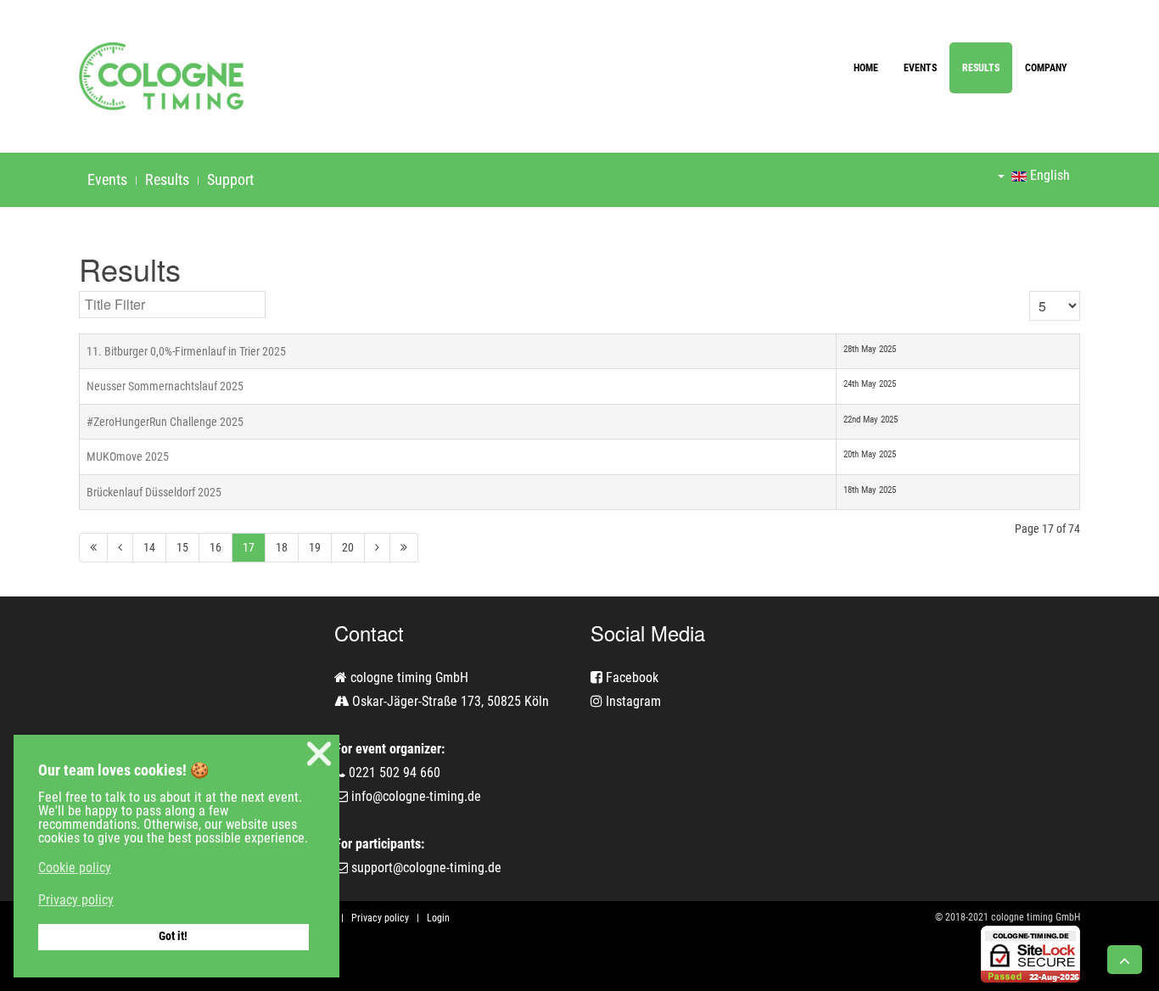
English (1048, 175)
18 (282, 547)
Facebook (630, 677)
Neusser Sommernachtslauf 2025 (165, 386)
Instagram (631, 701)
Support (230, 179)
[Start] (93, 548)
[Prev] (120, 548)
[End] (404, 548)
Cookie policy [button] (74, 867)
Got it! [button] (173, 936)
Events (920, 68)
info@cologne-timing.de (416, 796)
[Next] (377, 548)
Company (1046, 68)
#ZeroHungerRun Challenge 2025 (165, 421)
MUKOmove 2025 (128, 456)
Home (866, 68)
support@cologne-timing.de (426, 867)
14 (149, 547)
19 (315, 547)
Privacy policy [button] (76, 900)
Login (438, 918)
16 (215, 547)
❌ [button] (319, 754)
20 (348, 547)
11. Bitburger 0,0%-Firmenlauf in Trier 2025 (186, 351)
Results (980, 68)
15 (182, 547)
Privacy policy (380, 918)
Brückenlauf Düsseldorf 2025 (154, 492)
